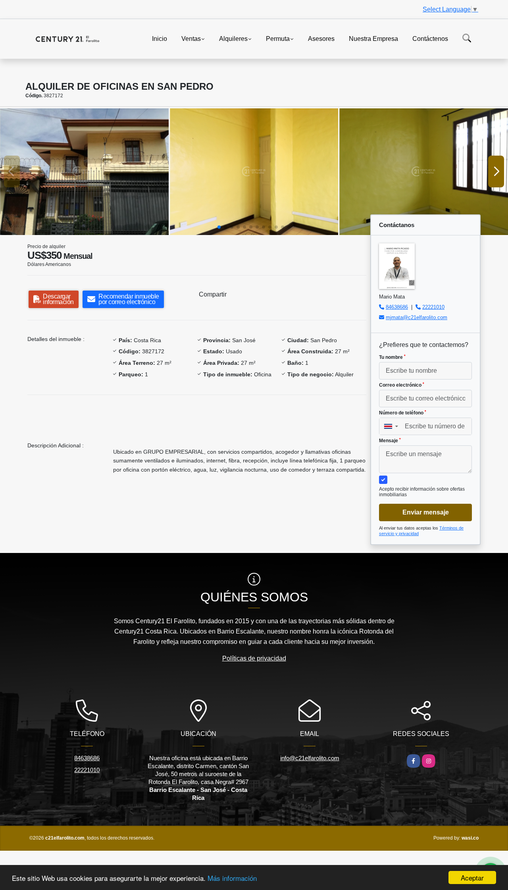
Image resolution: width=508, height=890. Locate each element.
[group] (84, 171)
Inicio (159, 38)
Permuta (278, 38)
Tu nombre (392, 357)
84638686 (397, 307)
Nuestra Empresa (373, 38)
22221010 (433, 307)
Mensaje (390, 440)
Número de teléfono (402, 413)
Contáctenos (430, 38)
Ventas (191, 38)
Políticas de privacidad (254, 658)
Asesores (321, 38)
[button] (219, 227)
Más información (232, 878)
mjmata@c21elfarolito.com (416, 317)
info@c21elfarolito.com (309, 758)
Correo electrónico (401, 385)
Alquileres (233, 38)
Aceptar (472, 877)
